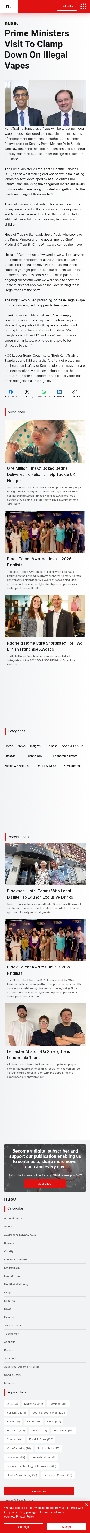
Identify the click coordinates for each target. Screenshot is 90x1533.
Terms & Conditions (18, 1500)
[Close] (84, 1507)
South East (65, 1430)
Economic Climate (15, 1259)
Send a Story (12, 1374)
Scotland (60, 1403)
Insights (9, 1292)
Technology (11, 1333)
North (55, 1421)
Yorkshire (17, 1412)
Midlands (34, 1403)
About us (9, 1341)
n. (9, 6)
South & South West (49, 1412)
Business (9, 1243)
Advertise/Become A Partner (22, 1366)
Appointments (13, 1218)
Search (8, 1350)
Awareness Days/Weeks (20, 1234)
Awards (9, 1226)
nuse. (11, 23)
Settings (23, 1527)
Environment (12, 1267)
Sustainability (49, 1448)
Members (10, 1383)
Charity (8, 1251)
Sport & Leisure (14, 1325)
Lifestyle (9, 1300)
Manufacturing (20, 1448)
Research (10, 1317)
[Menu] (83, 6)
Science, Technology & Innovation (33, 1466)
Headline (17, 1430)
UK (13, 1403)
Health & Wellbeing (16, 1284)
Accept (66, 1527)
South (34, 1421)
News (8, 1308)
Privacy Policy (25, 1516)
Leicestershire (45, 1457)
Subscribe (10, 1358)
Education (17, 1457)
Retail (14, 1421)
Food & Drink (12, 1276)
